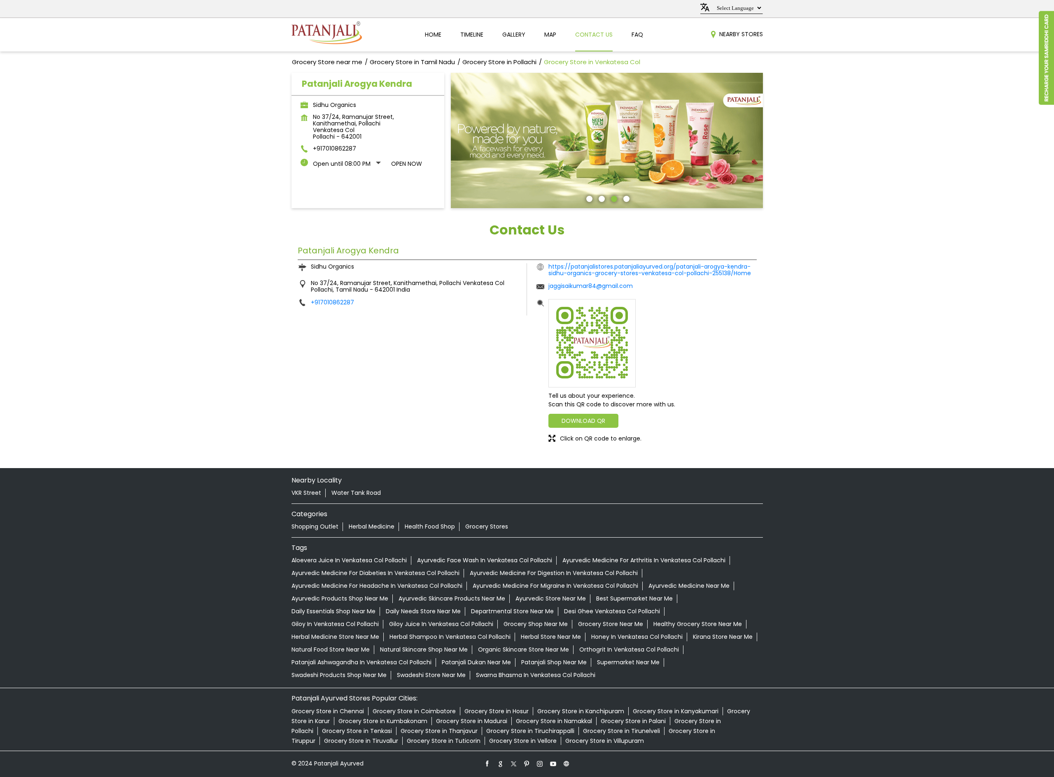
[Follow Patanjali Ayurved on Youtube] (553, 763)
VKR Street (306, 493)
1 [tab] (588, 198)
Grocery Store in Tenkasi (357, 731)
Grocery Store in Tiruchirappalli (530, 731)
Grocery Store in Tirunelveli (621, 731)
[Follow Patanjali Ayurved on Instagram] (540, 763)
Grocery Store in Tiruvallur (361, 741)
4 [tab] (625, 198)
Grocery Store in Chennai (327, 711)
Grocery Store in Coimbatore (414, 711)
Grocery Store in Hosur (496, 711)
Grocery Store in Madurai (471, 721)
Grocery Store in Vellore (523, 741)
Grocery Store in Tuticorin (443, 741)
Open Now (406, 164)
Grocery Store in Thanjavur (439, 731)
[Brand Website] (566, 763)
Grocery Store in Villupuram (604, 741)
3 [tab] (613, 198)
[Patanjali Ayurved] (326, 34)
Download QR (583, 421)
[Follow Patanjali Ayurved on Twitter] (514, 763)
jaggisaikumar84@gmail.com (590, 286)
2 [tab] (601, 198)
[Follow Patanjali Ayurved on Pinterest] (527, 763)
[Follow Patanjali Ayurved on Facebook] (487, 763)
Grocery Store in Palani (633, 721)
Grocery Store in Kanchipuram (580, 711)
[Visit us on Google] (500, 763)
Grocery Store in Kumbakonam (382, 721)
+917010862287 (334, 148)
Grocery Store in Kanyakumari (675, 711)
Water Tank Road (356, 493)
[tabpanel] (607, 140)
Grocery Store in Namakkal (554, 721)
